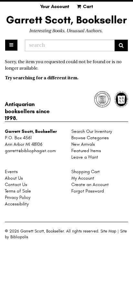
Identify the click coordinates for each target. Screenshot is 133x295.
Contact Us (16, 184)
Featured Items (86, 150)
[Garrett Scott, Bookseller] (66, 24)
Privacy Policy (17, 197)
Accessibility (17, 204)
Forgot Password (87, 191)
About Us (14, 178)
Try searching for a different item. (41, 78)
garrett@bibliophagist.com (30, 150)
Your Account (54, 6)
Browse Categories (90, 138)
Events (11, 171)
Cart (87, 6)
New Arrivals (83, 144)
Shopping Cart (85, 171)
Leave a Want (84, 157)
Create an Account (90, 184)
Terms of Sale (18, 191)
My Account (82, 178)
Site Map (108, 231)
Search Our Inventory (91, 131)
